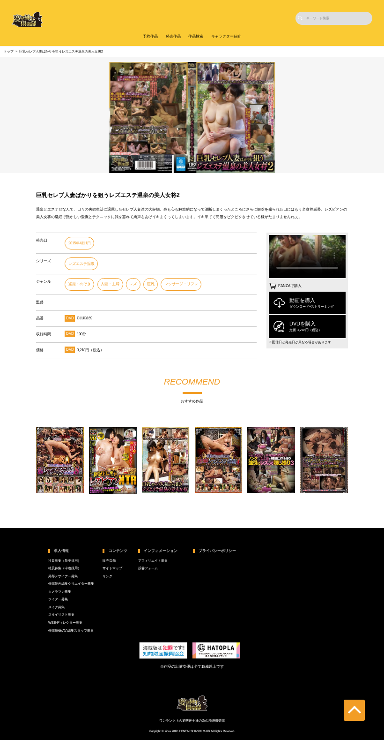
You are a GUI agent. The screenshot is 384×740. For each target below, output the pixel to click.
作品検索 (195, 36)
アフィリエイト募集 (153, 561)
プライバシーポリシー (217, 551)
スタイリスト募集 (61, 615)
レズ (133, 284)
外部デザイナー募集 (63, 576)
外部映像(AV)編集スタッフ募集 (71, 631)
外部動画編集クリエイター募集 (71, 584)
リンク (107, 576)
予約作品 (150, 36)
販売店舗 (109, 561)
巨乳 (151, 284)
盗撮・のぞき (79, 284)
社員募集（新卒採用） (64, 561)
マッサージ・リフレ (181, 284)
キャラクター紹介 (226, 36)
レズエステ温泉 (81, 264)
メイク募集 (56, 607)
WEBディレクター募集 (65, 623)
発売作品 (173, 36)
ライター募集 (58, 599)
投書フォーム (148, 568)
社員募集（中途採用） (64, 568)
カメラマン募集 (59, 592)
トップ (9, 51)
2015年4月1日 (79, 243)
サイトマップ (112, 568)
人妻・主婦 (110, 284)
